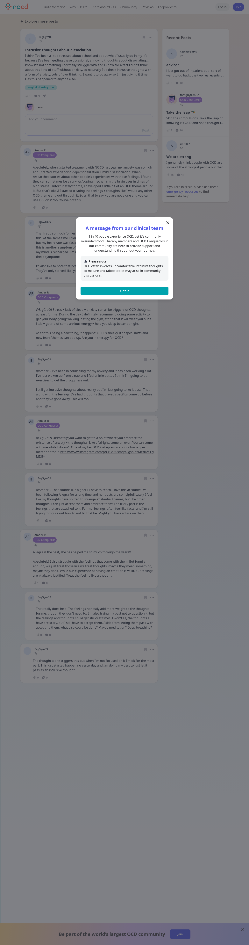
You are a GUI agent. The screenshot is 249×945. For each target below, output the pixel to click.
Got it (124, 291)
